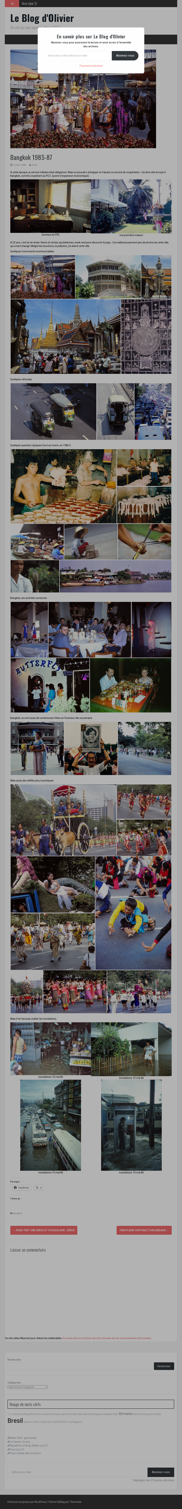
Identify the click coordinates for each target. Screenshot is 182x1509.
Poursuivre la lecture (91, 65)
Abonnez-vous (125, 55)
